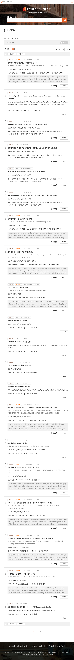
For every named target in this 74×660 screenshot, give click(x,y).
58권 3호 (22, 73)
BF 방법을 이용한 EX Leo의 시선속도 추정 (21, 574)
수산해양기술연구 (13, 73)
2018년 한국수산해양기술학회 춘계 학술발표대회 (46, 131)
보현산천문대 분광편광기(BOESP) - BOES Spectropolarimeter (30, 607)
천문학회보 (11, 110)
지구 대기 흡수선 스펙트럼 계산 (18, 288)
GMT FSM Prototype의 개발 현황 (19, 342)
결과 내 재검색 (14, 17)
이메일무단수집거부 (37, 646)
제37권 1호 (19, 351)
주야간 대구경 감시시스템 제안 (17, 443)
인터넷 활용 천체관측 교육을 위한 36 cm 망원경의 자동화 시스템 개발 (30, 538)
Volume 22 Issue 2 (22, 584)
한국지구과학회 (43, 551)
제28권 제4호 (24, 551)
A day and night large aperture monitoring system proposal (29, 446)
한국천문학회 (36, 110)
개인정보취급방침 (22, 646)
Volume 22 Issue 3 (22, 515)
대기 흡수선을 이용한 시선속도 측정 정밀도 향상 (23, 467)
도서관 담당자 (60, 646)
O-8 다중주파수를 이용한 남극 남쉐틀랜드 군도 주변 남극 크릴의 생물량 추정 (32, 195)
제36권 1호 (19, 453)
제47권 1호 (19, 110)
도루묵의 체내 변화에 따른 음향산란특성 (21, 252)
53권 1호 (22, 229)
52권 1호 (22, 265)
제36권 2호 (19, 372)
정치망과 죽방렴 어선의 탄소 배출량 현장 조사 (22, 63)
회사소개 (12, 646)
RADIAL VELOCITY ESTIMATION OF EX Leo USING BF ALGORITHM (31, 577)
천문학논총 (11, 298)
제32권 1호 (19, 614)
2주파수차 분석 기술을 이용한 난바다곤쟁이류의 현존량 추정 (27, 124)
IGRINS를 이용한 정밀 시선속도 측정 (19, 365)
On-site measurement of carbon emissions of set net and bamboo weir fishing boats (38, 66)
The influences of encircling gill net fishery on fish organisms (29, 222)
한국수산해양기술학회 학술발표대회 (18, 131)
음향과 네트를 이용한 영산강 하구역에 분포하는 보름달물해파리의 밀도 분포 (32, 148)
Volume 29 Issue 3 (22, 298)
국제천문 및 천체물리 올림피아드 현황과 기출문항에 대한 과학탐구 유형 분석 (32, 408)
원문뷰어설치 (50, 646)
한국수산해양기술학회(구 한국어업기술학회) (49, 73)
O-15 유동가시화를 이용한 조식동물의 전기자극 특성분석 (26, 172)
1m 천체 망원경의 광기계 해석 (17, 321)
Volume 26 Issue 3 (22, 420)
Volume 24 (19, 480)
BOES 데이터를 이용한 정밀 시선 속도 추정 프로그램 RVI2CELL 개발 (30, 503)
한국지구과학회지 (13, 551)
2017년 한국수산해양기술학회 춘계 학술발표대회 (46, 179)
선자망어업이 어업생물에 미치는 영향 (20, 219)
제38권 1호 (19, 328)
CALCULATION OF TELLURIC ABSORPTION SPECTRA (27, 290)
